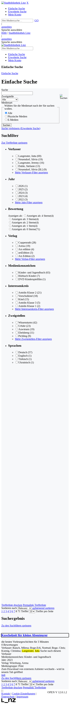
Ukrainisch (24, 362)
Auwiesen (23, 329)
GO (36, 20)
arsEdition (23, 252)
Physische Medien (17, 116)
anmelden (6, 26)
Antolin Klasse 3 (27, 302)
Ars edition (24, 249)
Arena (21, 245)
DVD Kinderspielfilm (30, 279)
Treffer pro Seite (44, 611)
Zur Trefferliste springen (14, 142)
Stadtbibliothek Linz (19, 32)
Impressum (22, 696)
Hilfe (4, 32)
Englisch (23, 355)
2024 (21, 192)
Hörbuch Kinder (27, 275)
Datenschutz (8, 696)
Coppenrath (24, 242)
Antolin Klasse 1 (27, 306)
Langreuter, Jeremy (28, 162)
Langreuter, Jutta (27, 156)
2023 (21, 196)
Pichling (22, 336)
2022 (21, 199)
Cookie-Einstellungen (23, 693)
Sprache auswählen (11, 29)
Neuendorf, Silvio (28, 159)
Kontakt (5, 693)
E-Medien (13, 119)
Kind (21, 299)
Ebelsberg (23, 332)
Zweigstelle (7, 96)
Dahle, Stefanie (26, 166)
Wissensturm (25, 322)
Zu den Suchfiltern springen (16, 625)
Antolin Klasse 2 (27, 292)
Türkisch (23, 359)
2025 (21, 189)
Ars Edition (24, 256)
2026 (21, 186)
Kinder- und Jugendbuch (31, 272)
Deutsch (22, 352)
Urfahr (21, 325)
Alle (10, 113)
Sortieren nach (9, 608)
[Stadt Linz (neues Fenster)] (8, 702)
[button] (64, 96)
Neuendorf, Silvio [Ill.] (30, 169)
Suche (4, 89)
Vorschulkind (25, 295)
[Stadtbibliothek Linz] (13, 2)
